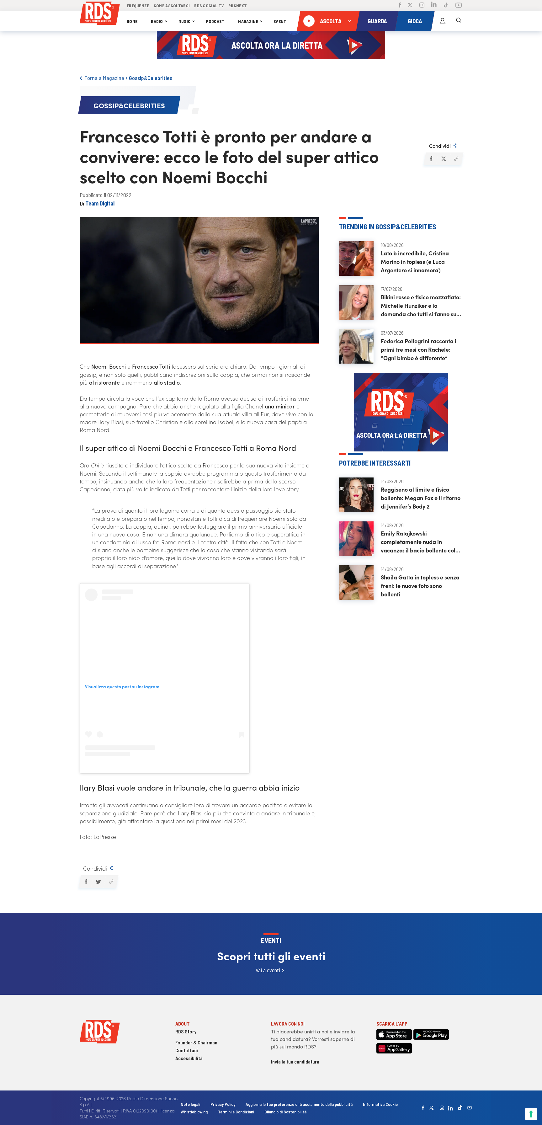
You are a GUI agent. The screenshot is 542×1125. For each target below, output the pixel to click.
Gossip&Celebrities (150, 77)
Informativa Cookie (380, 1104)
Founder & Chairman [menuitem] (196, 1042)
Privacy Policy (222, 1104)
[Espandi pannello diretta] (349, 21)
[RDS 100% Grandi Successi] (100, 14)
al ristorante (104, 382)
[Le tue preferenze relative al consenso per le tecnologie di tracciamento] (531, 1114)
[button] (430, 158)
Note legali (191, 1104)
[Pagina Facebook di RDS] (400, 5)
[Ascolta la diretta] (309, 21)
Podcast (215, 21)
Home (132, 21)
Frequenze (138, 5)
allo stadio (167, 382)
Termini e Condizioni (236, 1111)
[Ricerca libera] (458, 21)
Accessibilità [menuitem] (189, 1058)
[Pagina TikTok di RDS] (446, 5)
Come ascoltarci (172, 5)
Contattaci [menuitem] (186, 1050)
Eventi (281, 21)
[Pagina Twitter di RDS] (410, 5)
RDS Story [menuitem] (185, 1031)
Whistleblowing (194, 1111)
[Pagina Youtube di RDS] (458, 5)
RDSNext (237, 5)
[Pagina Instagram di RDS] (421, 5)
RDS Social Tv (209, 5)
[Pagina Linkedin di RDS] (434, 5)
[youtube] (469, 1107)
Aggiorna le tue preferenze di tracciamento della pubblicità (299, 1104)
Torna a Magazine (104, 77)
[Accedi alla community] (442, 21)
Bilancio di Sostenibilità (285, 1111)
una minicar (280, 406)
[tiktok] (460, 1107)
